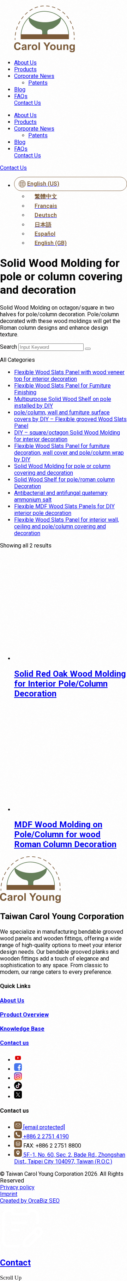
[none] (70, 213)
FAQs (21, 96)
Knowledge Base (22, 1028)
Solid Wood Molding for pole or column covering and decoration (62, 469)
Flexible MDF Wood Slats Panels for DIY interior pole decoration (64, 509)
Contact (15, 1263)
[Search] (88, 349)
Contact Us (27, 103)
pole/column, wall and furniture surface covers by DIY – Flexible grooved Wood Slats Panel (70, 419)
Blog (19, 89)
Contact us (14, 1043)
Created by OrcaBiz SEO (30, 1200)
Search (8, 346)
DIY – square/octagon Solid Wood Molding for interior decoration (67, 436)
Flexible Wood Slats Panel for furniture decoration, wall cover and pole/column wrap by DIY (69, 453)
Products (25, 69)
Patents (38, 82)
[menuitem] (70, 184)
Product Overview (24, 1014)
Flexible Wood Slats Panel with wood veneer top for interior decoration (69, 375)
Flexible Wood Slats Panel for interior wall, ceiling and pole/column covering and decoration (66, 526)
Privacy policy (17, 1187)
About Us (25, 62)
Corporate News (34, 76)
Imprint (8, 1194)
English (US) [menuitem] (43, 183)
